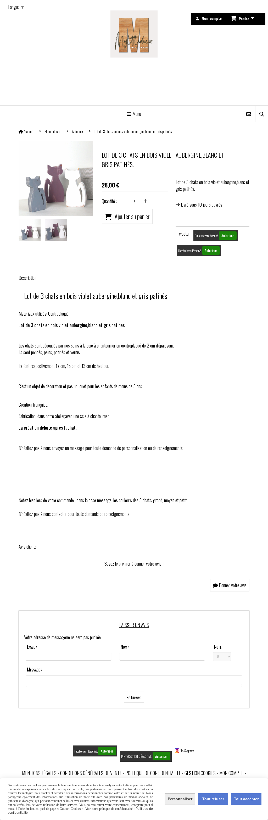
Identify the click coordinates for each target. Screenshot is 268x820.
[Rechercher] (261, 114)
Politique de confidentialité (153, 773)
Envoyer (135, 697)
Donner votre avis (232, 585)
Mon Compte (231, 773)
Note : (218, 646)
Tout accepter (246, 799)
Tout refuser (213, 799)
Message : (34, 669)
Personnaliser (180, 799)
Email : (32, 646)
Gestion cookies (200, 773)
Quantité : (109, 201)
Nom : (125, 646)
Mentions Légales (39, 773)
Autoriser (227, 235)
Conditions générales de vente (91, 773)
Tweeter (183, 233)
